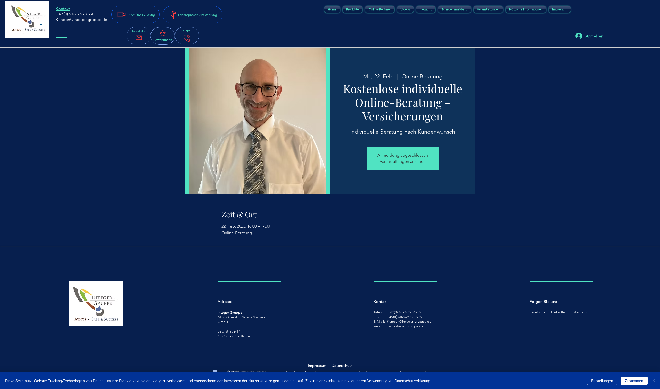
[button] (139, 35)
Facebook (538, 312)
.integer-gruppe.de (412, 372)
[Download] (215, 372)
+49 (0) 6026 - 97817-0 (75, 14)
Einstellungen (602, 380)
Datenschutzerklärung (412, 380)
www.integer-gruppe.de (405, 326)
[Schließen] (654, 381)
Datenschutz (342, 365)
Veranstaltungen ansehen (403, 161)
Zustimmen (634, 380)
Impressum (317, 365)
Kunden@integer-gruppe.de (408, 321)
